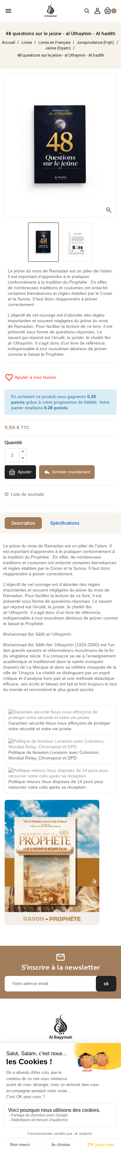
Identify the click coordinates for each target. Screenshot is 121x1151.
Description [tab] (23, 523)
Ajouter (24, 471)
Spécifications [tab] (64, 523)
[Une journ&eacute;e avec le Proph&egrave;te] (52, 862)
